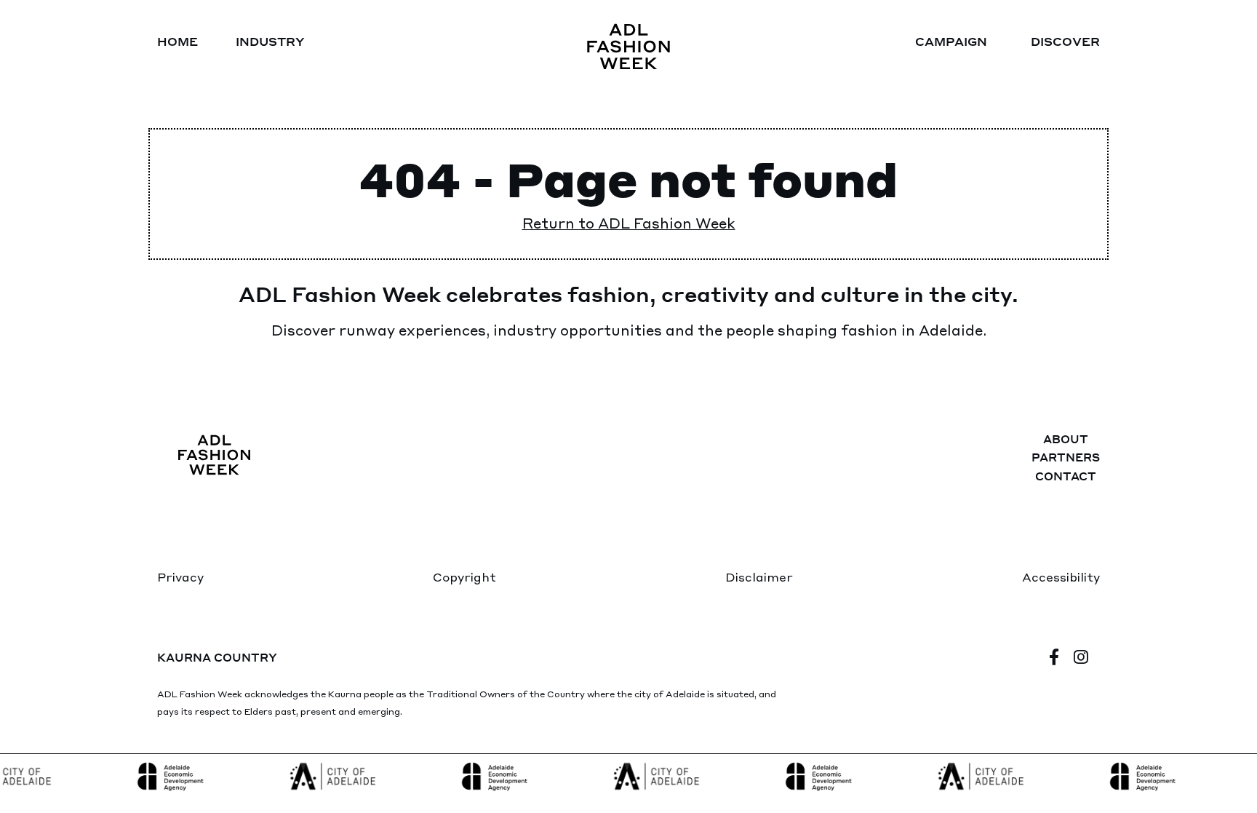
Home (177, 41)
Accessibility (1061, 576)
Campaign (951, 41)
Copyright (464, 576)
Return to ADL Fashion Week (628, 222)
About (1065, 439)
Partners (1065, 457)
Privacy (180, 576)
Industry (270, 41)
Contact (1065, 476)
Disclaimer (759, 576)
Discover (1065, 41)
